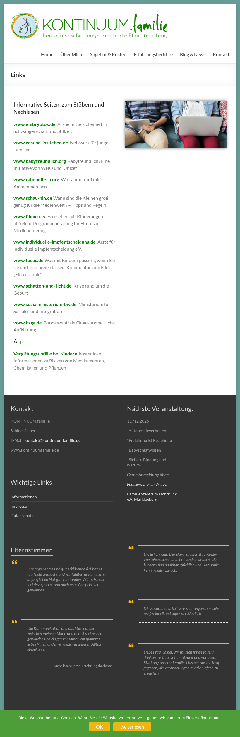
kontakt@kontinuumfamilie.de (52, 440)
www (19, 142)
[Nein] (233, 724)
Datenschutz (22, 515)
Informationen (24, 496)
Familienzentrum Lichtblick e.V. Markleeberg (152, 496)
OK (99, 726)
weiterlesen (132, 726)
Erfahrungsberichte (153, 54)
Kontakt (221, 54)
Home (47, 54)
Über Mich (71, 54)
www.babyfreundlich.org (39, 161)
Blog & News (192, 54)
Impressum (21, 506)
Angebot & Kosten (107, 54)
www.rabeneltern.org (36, 179)
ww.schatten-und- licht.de (44, 285)
